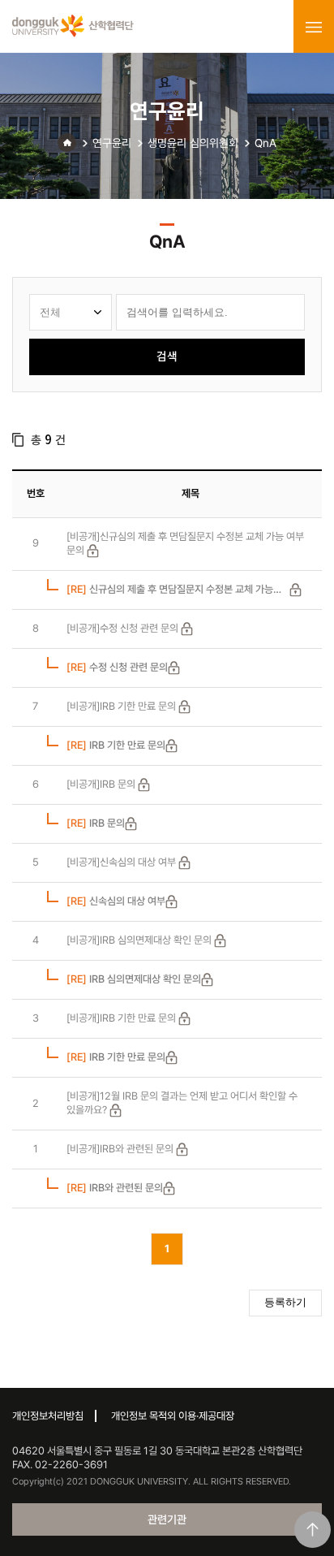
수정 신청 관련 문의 (117, 667)
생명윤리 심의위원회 (193, 142)
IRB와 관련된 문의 (114, 1188)
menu (314, 27)
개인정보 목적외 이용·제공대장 (172, 1416)
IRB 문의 (95, 823)
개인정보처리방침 (48, 1416)
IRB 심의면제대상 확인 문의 (133, 979)
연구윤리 (111, 142)
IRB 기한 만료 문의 (115, 745)
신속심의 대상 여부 (115, 901)
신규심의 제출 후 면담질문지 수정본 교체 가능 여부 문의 (169, 590)
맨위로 (312, 1529)
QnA (265, 142)
